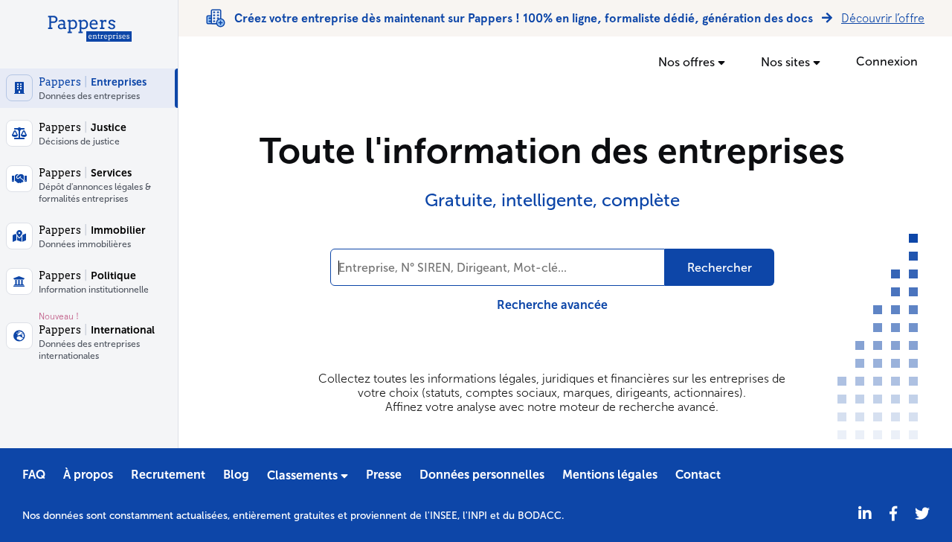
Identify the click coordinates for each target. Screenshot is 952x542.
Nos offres (688, 62)
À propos (88, 475)
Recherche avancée (552, 305)
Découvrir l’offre (882, 18)
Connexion (887, 61)
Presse (384, 475)
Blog (236, 475)
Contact (698, 475)
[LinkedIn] (865, 514)
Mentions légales (609, 475)
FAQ (33, 475)
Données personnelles (481, 475)
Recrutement (168, 475)
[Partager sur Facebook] (893, 514)
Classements (304, 475)
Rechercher (719, 268)
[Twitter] (922, 514)
